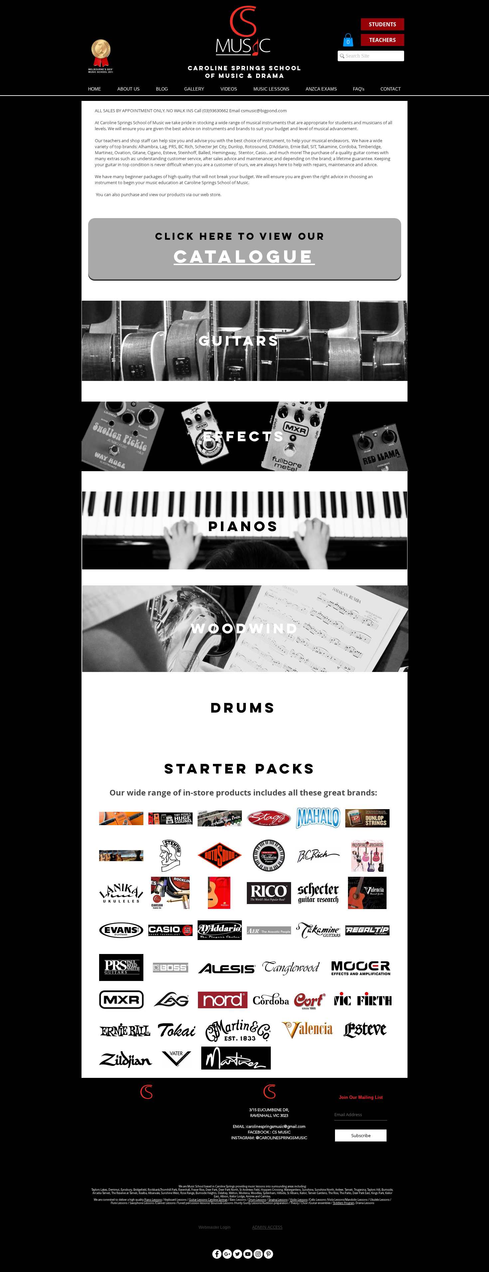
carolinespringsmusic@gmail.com (275, 1126)
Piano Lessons (153, 1199)
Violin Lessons (299, 1199)
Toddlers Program (343, 1203)
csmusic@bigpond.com (264, 111)
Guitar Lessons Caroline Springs (208, 1199)
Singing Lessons (278, 1199)
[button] (348, 39)
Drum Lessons (257, 1199)
